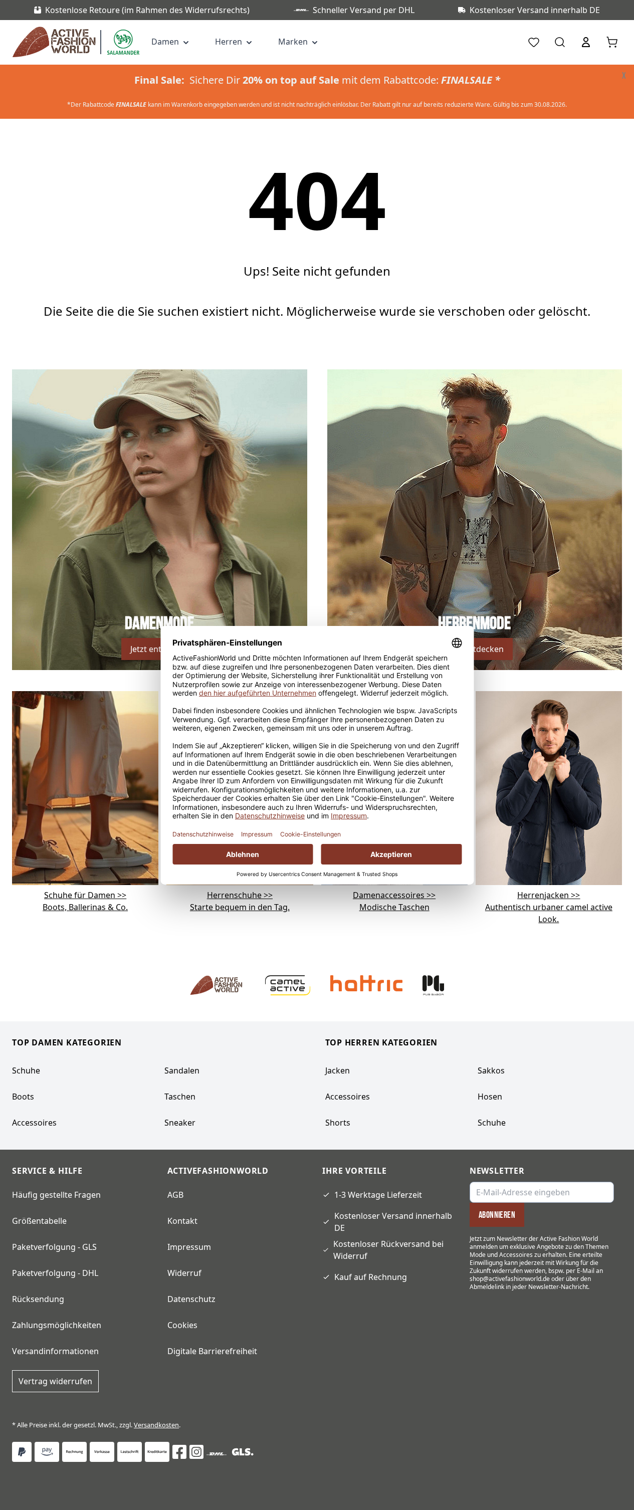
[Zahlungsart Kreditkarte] (157, 1452)
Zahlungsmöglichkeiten (56, 1325)
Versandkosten (156, 1424)
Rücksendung (38, 1299)
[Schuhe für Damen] (85, 787)
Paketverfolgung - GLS (54, 1246)
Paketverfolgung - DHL (55, 1272)
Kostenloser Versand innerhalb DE (393, 1221)
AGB (175, 1194)
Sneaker (179, 1122)
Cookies (182, 1325)
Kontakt (182, 1220)
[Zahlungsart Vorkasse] (102, 1452)
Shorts (337, 1122)
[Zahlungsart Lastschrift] (129, 1452)
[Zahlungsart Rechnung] (74, 1452)
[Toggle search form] (560, 42)
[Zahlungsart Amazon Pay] (47, 1452)
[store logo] (56, 42)
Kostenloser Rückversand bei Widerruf (388, 1249)
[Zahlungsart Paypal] (22, 1452)
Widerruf (184, 1272)
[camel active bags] (549, 787)
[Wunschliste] (534, 42)
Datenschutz (191, 1299)
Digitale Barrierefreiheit (212, 1351)
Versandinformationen (55, 1351)
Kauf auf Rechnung (370, 1276)
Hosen (490, 1096)
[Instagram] (196, 1452)
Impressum (189, 1246)
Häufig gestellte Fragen (56, 1194)
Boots (23, 1096)
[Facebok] (179, 1452)
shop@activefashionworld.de (510, 1278)
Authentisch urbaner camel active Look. (548, 907)
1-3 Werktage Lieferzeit (378, 1194)
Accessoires (34, 1122)
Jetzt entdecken (159, 649)
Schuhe (26, 1070)
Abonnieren (497, 1215)
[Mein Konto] (586, 42)
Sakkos (491, 1070)
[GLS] (243, 1452)
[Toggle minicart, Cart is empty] (612, 42)
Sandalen (181, 1070)
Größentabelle (39, 1220)
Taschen (179, 1096)
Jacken (337, 1070)
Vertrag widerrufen (55, 1381)
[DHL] (216, 1454)
